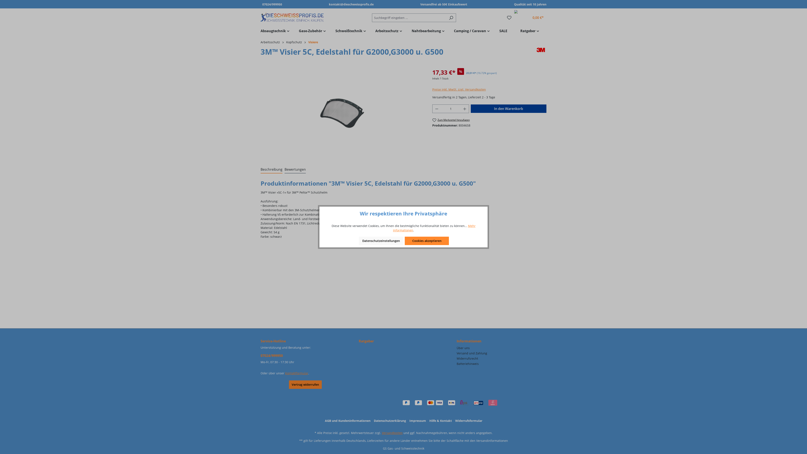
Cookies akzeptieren (427, 241)
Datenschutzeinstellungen (381, 241)
